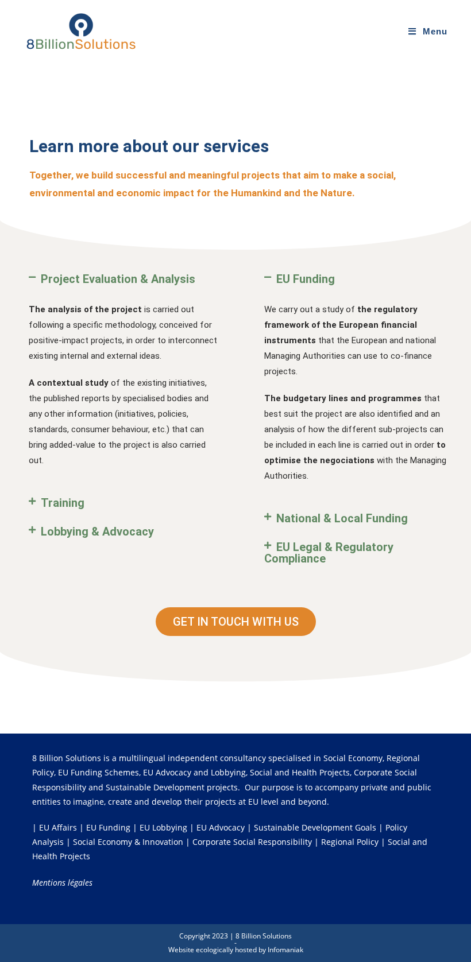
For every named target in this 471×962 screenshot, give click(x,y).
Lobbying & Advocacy (97, 531)
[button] (123, 279)
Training (62, 503)
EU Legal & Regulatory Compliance (328, 552)
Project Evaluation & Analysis (118, 279)
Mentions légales (62, 882)
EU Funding (305, 279)
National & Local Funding (342, 518)
